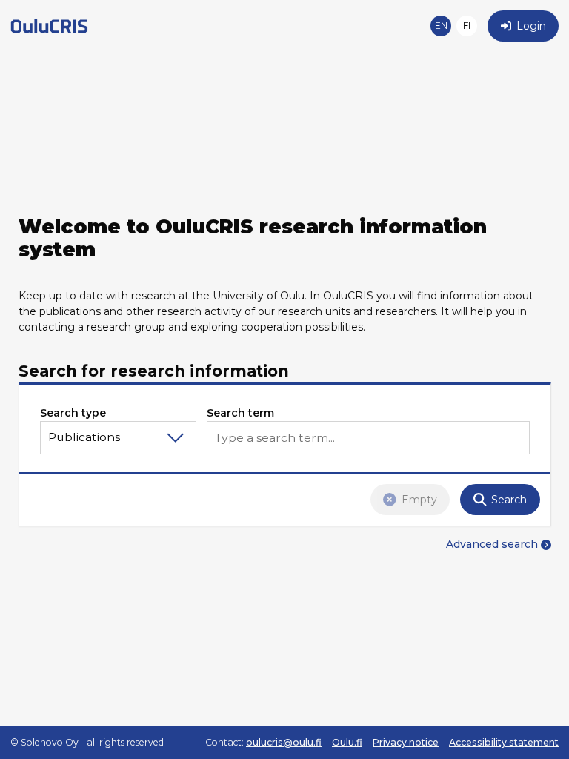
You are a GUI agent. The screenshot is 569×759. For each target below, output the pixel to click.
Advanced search (492, 544)
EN (441, 25)
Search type (73, 413)
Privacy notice (406, 742)
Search (509, 499)
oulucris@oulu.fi (284, 742)
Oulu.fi (347, 742)
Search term (240, 413)
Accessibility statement (504, 742)
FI (466, 25)
